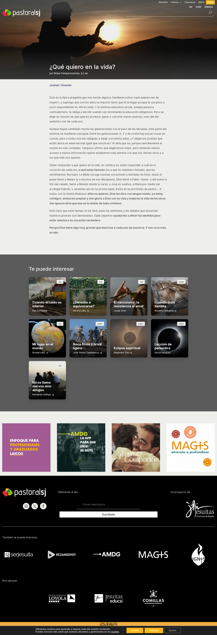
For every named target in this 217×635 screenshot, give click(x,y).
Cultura (174, 2)
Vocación (66, 85)
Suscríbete (108, 514)
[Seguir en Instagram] (26, 506)
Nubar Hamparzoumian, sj (68, 73)
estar (198, 7)
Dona (210, 2)
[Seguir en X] (34, 506)
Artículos (163, 2)
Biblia (201, 2)
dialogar (209, 7)
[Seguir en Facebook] (43, 506)
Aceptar (135, 630)
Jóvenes (54, 85)
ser (191, 7)
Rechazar (154, 630)
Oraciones (190, 2)
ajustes (115, 631)
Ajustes (172, 630)
